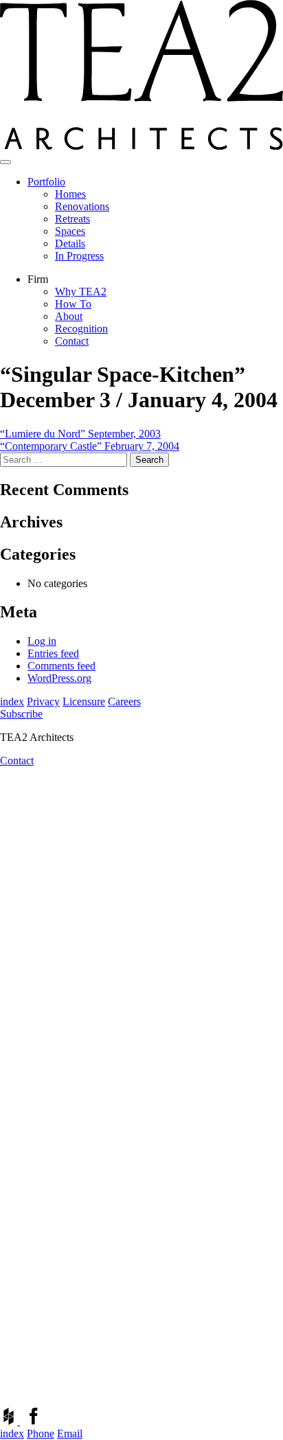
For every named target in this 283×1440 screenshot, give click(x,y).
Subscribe (21, 714)
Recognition (81, 328)
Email (69, 1433)
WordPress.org (59, 678)
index (12, 701)
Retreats (72, 219)
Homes (70, 194)
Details (70, 243)
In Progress (79, 256)
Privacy (43, 701)
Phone (40, 1433)
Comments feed (61, 666)
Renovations (82, 206)
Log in (41, 641)
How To (73, 304)
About (68, 316)
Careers (124, 701)
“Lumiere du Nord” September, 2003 (80, 433)
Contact (72, 341)
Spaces (70, 231)
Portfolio (46, 181)
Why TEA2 (80, 291)
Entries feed (53, 653)
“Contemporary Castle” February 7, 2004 (89, 446)
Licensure (84, 701)
